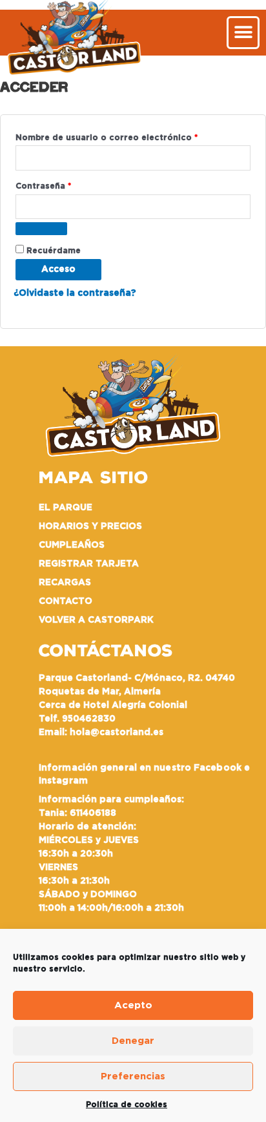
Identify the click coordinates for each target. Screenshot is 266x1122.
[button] (243, 32)
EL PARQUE (65, 507)
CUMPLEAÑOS (72, 545)
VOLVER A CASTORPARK (96, 620)
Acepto (133, 1005)
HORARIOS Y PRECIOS (90, 526)
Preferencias (133, 1076)
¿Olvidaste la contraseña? (75, 293)
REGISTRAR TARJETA (89, 563)
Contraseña (68, 184)
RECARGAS (65, 582)
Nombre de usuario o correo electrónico (131, 135)
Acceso (58, 269)
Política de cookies (126, 1104)
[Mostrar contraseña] (41, 228)
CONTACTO (65, 601)
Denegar (133, 1041)
